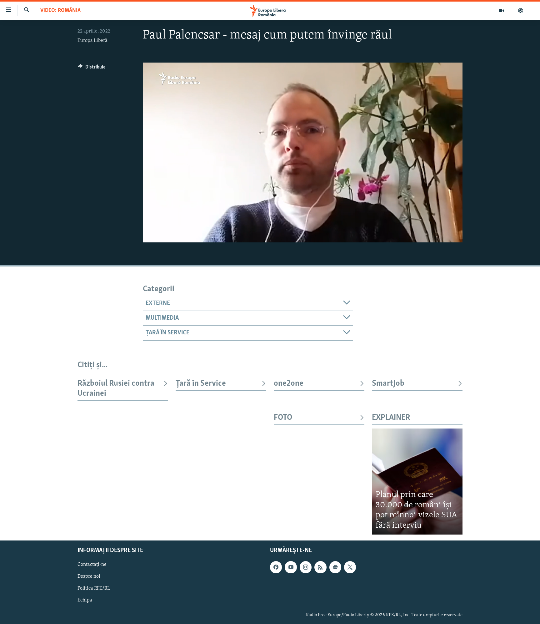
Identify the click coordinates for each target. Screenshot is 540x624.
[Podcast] (520, 10)
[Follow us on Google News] (335, 567)
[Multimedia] (501, 10)
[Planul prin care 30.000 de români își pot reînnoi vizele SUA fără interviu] (417, 482)
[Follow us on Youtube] (291, 567)
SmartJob (388, 383)
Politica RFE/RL (94, 588)
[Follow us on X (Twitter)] (350, 567)
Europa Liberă (93, 40)
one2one (288, 383)
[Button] (91, 68)
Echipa (85, 600)
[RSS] (320, 567)
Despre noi (89, 576)
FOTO (283, 417)
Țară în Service (201, 383)
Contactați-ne (92, 564)
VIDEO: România (60, 10)
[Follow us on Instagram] (306, 567)
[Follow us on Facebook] (276, 567)
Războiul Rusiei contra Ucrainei (116, 388)
